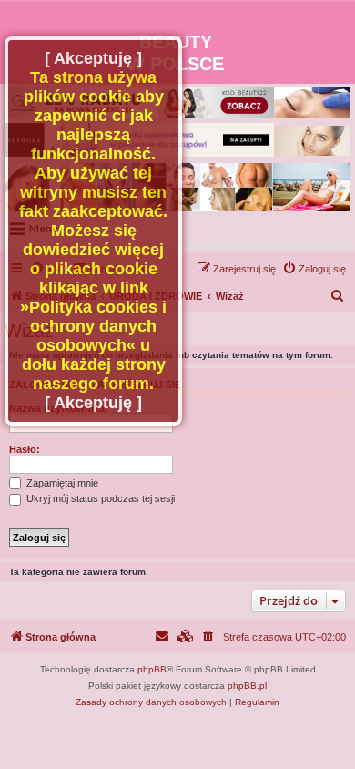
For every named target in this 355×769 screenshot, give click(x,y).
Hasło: (24, 449)
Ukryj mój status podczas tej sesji (99, 498)
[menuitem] (314, 269)
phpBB (152, 669)
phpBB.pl (247, 686)
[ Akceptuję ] (93, 58)
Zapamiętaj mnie (61, 482)
